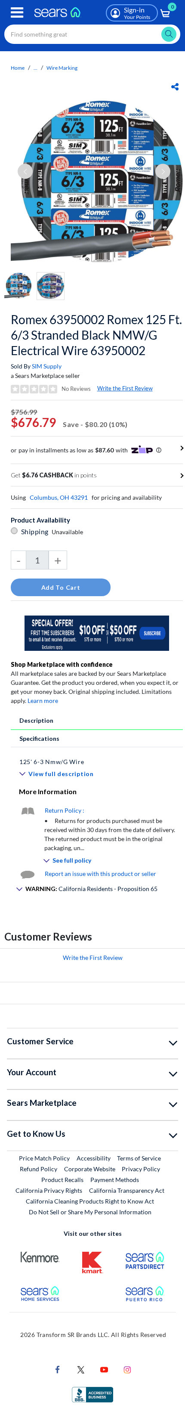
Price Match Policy (44, 1158)
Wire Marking (61, 68)
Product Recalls (62, 1179)
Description (36, 720)
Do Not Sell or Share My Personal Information (90, 1212)
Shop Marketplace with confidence (62, 664)
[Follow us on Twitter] (80, 1369)
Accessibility (94, 1158)
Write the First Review (125, 388)
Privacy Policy (141, 1169)
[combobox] (92, 34)
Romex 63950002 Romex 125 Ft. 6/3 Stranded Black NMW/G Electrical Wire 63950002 (96, 335)
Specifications (39, 738)
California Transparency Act (126, 1190)
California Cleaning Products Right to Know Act (90, 1201)
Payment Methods (114, 1179)
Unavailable (69, 531)
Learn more (43, 700)
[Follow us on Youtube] (104, 1369)
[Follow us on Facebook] (57, 1369)
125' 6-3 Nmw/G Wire (51, 761)
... (35, 68)
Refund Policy (38, 1169)
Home (18, 68)
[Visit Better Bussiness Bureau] (92, 1394)
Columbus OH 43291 (59, 497)
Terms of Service (139, 1158)
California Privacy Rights (48, 1190)
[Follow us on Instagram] (127, 1369)
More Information (48, 791)
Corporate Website (90, 1169)
